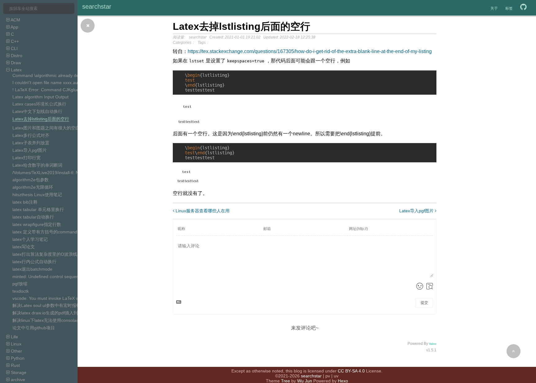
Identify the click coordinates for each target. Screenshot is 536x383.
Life (14, 336)
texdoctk (20, 291)
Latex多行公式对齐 (30, 135)
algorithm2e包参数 (30, 179)
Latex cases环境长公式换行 (39, 103)
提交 (424, 302)
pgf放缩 (19, 283)
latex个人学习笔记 (30, 239)
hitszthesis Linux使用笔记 (37, 194)
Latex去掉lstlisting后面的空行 (40, 118)
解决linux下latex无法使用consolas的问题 (52, 320)
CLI (14, 48)
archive (17, 379)
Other (16, 351)
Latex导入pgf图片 (29, 150)
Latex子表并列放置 (30, 142)
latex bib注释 (25, 202)
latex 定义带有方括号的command (44, 231)
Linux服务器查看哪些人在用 (202, 210)
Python (17, 358)
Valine (432, 343)
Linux (15, 343)
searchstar (96, 6)
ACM (15, 19)
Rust (15, 365)
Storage (18, 372)
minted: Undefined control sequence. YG (52, 276)
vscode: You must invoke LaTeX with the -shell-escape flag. (70, 298)
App (14, 27)
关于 (494, 8)
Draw (15, 62)
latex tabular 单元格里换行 (38, 209)
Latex (16, 69)
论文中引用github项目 (33, 327)
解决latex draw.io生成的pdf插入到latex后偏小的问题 (62, 312)
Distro (16, 55)
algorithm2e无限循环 (32, 187)
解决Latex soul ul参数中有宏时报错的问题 (53, 305)
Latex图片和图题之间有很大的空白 (46, 127)
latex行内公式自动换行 (34, 261)
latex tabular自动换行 (33, 216)
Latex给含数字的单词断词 (37, 165)
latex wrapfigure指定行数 (36, 224)
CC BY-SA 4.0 (351, 370)
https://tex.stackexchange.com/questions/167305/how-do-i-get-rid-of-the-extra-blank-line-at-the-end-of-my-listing (310, 51)
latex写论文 (23, 246)
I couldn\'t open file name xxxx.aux (46, 82)
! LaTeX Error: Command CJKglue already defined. (62, 89)
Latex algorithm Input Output (40, 96)
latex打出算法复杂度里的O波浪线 (44, 254)
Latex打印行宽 (26, 157)
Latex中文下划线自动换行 (37, 111)
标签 (509, 8)
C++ (14, 41)
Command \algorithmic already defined (50, 75)
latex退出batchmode (32, 269)
